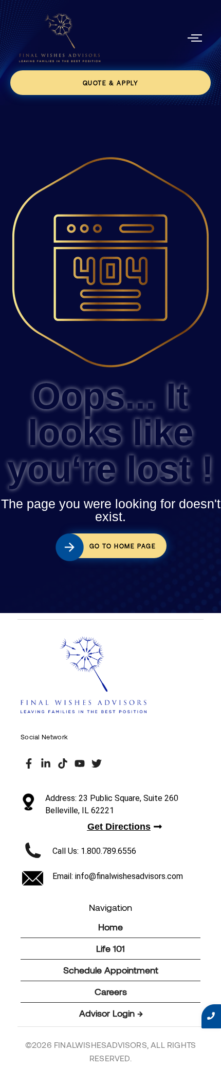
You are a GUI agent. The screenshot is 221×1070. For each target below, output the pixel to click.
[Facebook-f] (29, 763)
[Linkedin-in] (46, 763)
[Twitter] (96, 763)
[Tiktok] (62, 763)
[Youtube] (79, 763)
